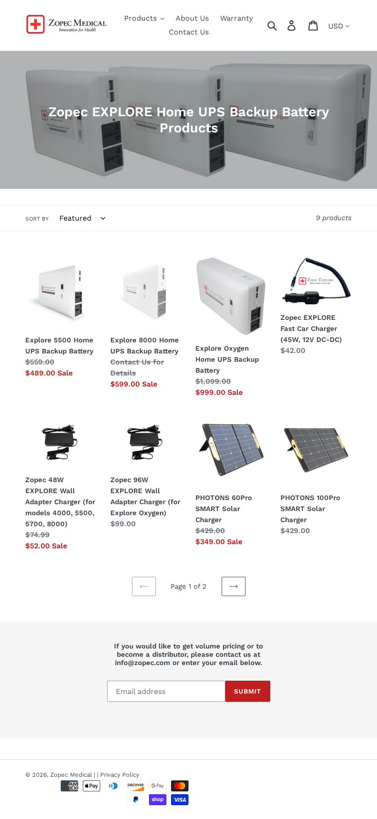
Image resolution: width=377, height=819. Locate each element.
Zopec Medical (71, 774)
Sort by (37, 219)
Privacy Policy (119, 774)
